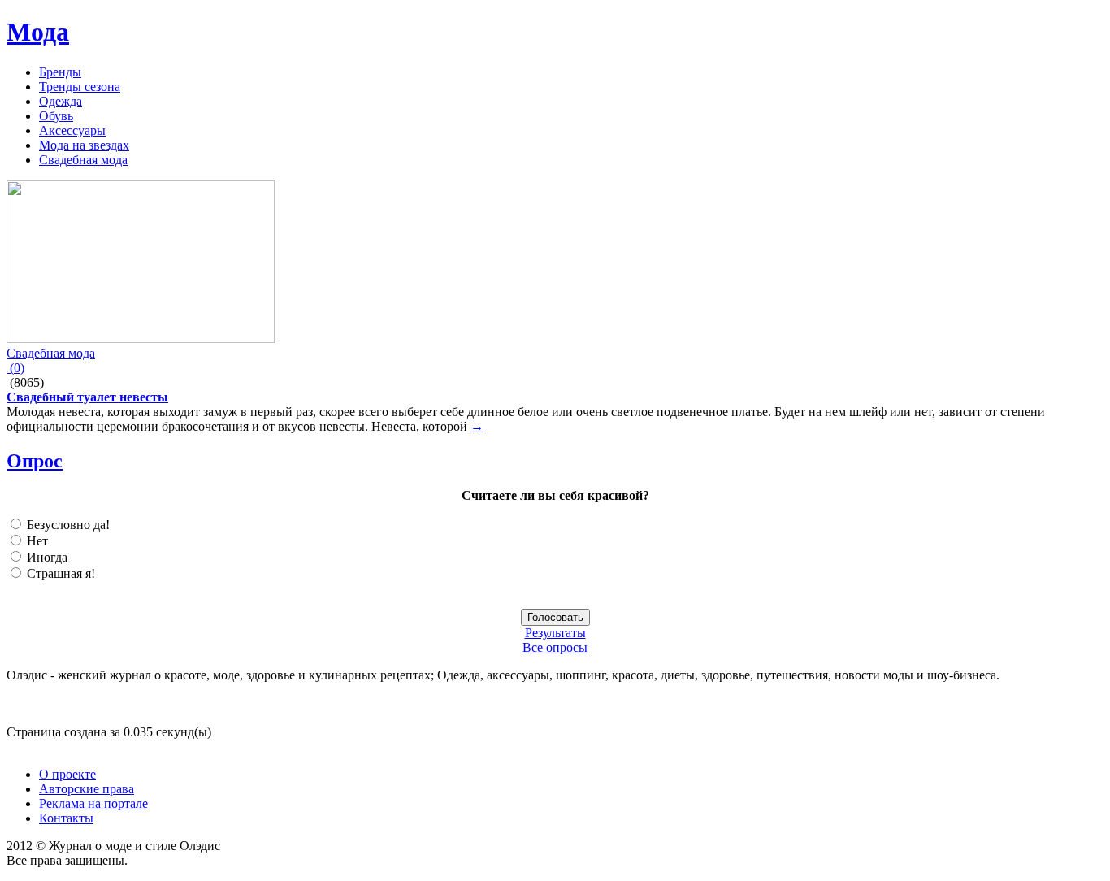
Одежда (60, 101)
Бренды (60, 72)
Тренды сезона (79, 86)
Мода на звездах (84, 145)
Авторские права (86, 789)
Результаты (555, 633)
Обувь (56, 116)
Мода (38, 31)
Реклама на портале (93, 803)
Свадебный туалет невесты (87, 397)
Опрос (35, 460)
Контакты (66, 818)
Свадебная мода (83, 160)
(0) (15, 368)
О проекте (67, 774)
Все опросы (555, 647)
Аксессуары (72, 130)
